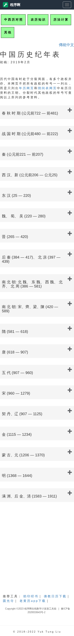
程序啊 (15, 5)
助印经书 (31, 596)
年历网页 (26, 88)
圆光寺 (8, 600)
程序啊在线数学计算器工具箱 (40, 608)
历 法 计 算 (61, 19)
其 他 (7, 32)
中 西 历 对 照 (13, 19)
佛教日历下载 (55, 596)
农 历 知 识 (38, 19)
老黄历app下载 (33, 600)
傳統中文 (66, 45)
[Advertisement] (37, 551)
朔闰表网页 (47, 88)
